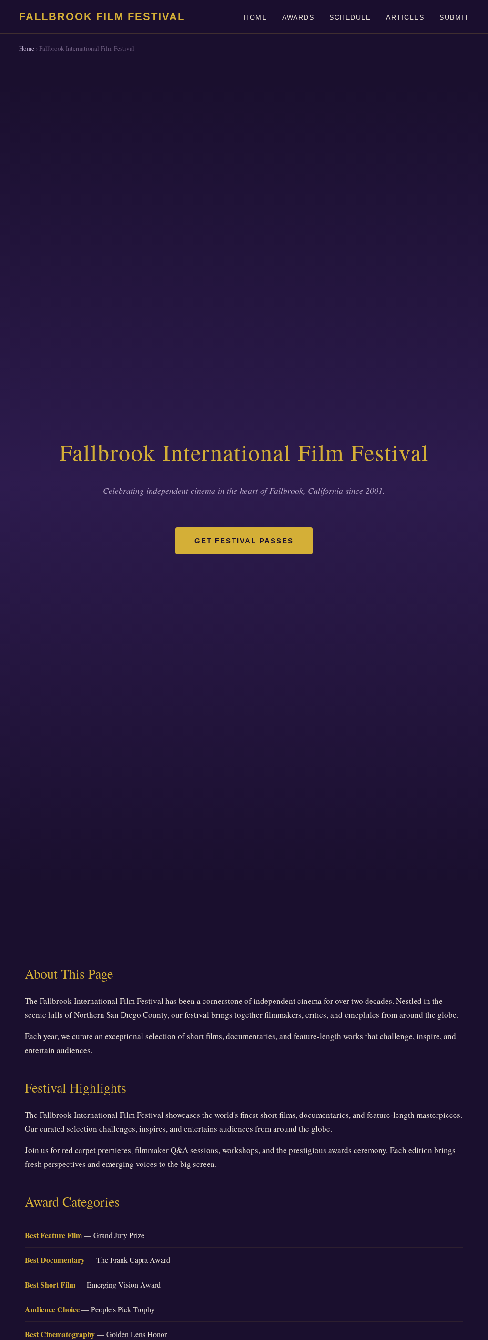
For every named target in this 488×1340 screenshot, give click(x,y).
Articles (405, 17)
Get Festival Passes (244, 541)
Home (255, 17)
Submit (454, 17)
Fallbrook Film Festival (102, 16)
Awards (298, 17)
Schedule (350, 17)
